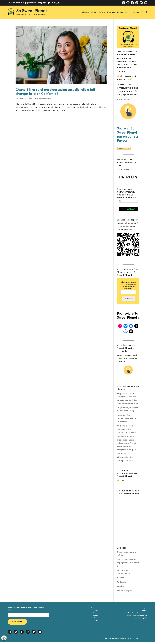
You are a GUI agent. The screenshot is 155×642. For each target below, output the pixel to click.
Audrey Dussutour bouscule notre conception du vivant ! (127, 429)
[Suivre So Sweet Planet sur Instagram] (123, 2)
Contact (144, 610)
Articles (120, 586)
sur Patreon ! (124, 169)
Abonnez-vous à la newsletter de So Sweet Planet (128, 285)
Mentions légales (124, 590)
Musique (111, 12)
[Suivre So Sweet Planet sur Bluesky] (127, 2)
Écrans (102, 12)
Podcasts (84, 12)
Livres (93, 12)
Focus (120, 12)
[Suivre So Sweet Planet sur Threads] (136, 2)
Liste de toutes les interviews (136, 613)
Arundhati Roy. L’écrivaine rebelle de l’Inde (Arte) (126, 418)
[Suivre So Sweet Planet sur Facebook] (132, 2)
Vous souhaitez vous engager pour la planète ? (128, 562)
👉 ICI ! (120, 480)
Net (126, 12)
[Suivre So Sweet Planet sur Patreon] (141, 2)
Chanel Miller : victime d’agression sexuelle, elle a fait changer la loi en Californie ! (55, 91)
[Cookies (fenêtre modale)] (4, 638)
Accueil (120, 578)
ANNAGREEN (23, 98)
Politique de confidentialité (137, 615)
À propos (135, 12)
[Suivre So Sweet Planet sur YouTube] (145, 2)
